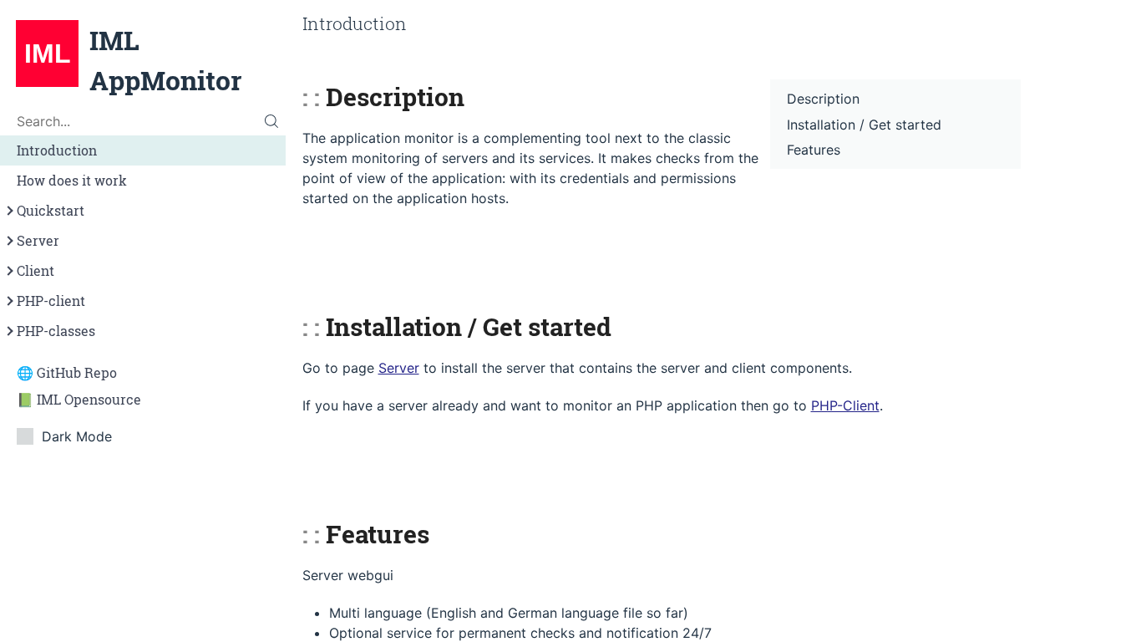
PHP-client (51, 301)
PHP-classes (56, 331)
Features (813, 149)
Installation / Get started (864, 124)
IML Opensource (89, 399)
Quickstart (50, 210)
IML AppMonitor (165, 60)
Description (823, 98)
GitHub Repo (77, 373)
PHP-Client (845, 405)
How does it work (72, 180)
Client (35, 271)
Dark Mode (77, 436)
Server (38, 241)
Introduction (57, 150)
